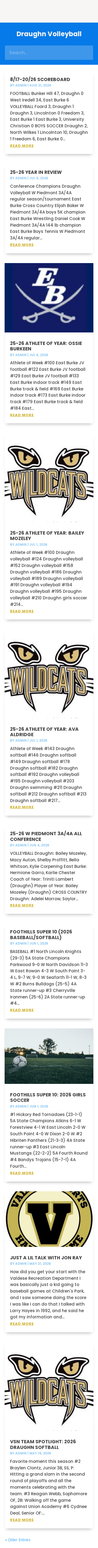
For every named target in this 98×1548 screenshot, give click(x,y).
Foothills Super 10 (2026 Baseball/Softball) (41, 934)
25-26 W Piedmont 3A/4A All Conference (46, 836)
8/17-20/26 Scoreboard (40, 79)
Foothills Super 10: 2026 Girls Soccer (48, 1097)
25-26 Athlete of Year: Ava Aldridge (44, 732)
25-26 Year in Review (36, 172)
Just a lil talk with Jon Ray (46, 1257)
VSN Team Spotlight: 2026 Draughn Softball (43, 1444)
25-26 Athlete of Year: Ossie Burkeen (46, 346)
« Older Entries (17, 1539)
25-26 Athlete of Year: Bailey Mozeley (47, 536)
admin (21, 85)
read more (22, 145)
